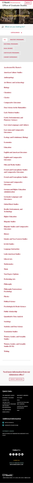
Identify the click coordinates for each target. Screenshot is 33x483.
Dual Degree (8, 48)
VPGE (18, 400)
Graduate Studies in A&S (11, 425)
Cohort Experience (10, 57)
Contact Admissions (16, 379)
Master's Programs (17, 39)
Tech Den (19, 397)
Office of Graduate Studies (14, 6)
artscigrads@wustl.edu (16, 464)
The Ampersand (6, 409)
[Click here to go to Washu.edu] (8, 476)
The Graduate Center (8, 395)
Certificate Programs (11, 52)
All (5, 39)
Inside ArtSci (6, 412)
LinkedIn (22, 454)
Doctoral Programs (11, 44)
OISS (18, 410)
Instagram (10, 454)
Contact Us (5, 400)
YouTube (19, 454)
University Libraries (22, 395)
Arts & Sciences (9, 422)
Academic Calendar (8, 397)
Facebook (13, 454)
